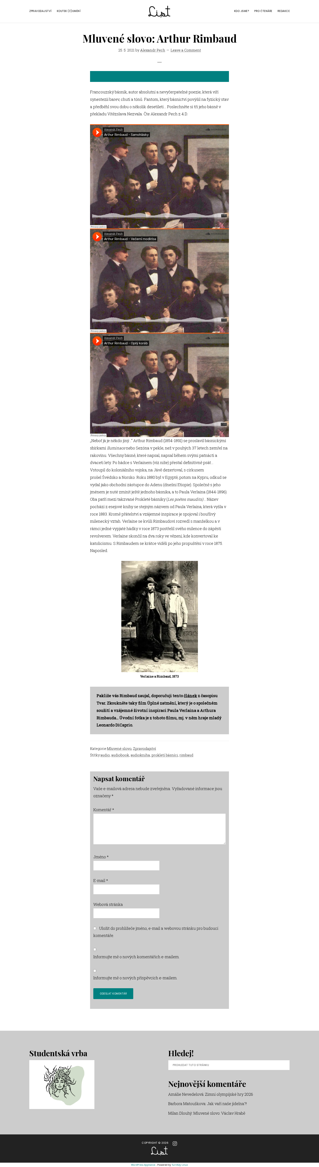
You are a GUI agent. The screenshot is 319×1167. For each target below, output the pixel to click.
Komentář (103, 809)
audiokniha (140, 755)
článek (190, 695)
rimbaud (186, 755)
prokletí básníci (164, 755)
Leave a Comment (186, 50)
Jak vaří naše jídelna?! (227, 1103)
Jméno (101, 856)
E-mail (100, 880)
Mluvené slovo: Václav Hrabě (219, 1113)
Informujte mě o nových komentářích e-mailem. (136, 956)
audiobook (120, 755)
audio (105, 755)
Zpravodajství (144, 748)
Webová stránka (108, 904)
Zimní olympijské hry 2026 (229, 1094)
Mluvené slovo (119, 748)
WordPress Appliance (143, 1164)
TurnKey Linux (180, 1164)
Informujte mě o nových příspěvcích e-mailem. (135, 977)
